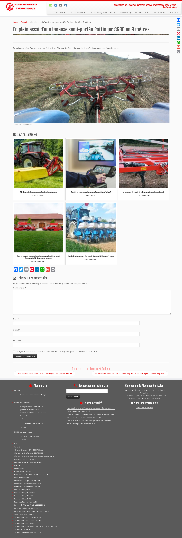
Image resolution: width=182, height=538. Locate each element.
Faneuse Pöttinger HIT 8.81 (23, 499)
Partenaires (159, 12)
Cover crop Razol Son (21, 477)
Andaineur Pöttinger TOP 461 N (25, 459)
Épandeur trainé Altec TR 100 (30, 410)
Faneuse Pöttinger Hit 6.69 (23, 496)
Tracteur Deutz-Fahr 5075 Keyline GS (27, 517)
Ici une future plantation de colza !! (80, 411)
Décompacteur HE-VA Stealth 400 (31, 407)
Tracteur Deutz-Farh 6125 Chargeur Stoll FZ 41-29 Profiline (35, 526)
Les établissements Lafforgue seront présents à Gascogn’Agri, (90, 408)
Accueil (16, 22)
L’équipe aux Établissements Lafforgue (33, 395)
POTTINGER (77, 12)
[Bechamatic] (56, 5)
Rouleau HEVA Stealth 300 (34, 423)
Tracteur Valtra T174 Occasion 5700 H (27, 532)
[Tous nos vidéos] (61, 5)
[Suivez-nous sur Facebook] (66, 5)
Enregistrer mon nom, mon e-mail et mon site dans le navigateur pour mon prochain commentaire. (56, 351)
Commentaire (19, 287)
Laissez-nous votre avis (144, 408)
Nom (16, 319)
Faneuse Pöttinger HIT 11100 (24, 493)
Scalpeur (23, 428)
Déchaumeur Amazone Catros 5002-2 (27, 484)
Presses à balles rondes (22, 471)
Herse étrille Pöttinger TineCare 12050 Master (30, 505)
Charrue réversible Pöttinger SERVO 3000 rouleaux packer (34, 456)
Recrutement (24, 398)
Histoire (59, 12)
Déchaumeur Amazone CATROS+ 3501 (27, 487)
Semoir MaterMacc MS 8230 (24, 514)
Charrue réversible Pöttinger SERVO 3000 (28, 453)
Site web (17, 340)
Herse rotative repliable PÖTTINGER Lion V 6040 (31, 511)
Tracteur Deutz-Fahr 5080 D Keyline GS (28, 520)
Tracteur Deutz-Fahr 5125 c (24, 523)
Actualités (25, 22)
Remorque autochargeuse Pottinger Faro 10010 (31, 474)
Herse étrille (24, 416)
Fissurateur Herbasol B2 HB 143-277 (33, 413)
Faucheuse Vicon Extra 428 (29, 436)
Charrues (17, 465)
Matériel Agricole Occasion (133, 12)
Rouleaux (23, 419)
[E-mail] (51, 5)
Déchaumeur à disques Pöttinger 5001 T (28, 481)
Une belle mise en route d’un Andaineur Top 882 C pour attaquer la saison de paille (130, 373)
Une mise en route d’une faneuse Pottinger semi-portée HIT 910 (44, 373)
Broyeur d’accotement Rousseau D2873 (28, 462)
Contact (174, 12)
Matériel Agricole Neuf (101, 12)
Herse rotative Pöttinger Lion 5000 (26, 508)
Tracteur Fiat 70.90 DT (22, 529)
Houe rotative (19, 468)
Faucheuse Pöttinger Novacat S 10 (26, 502)
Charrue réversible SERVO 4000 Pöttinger (28, 450)
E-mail (16, 329)
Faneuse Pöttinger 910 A (22, 490)
